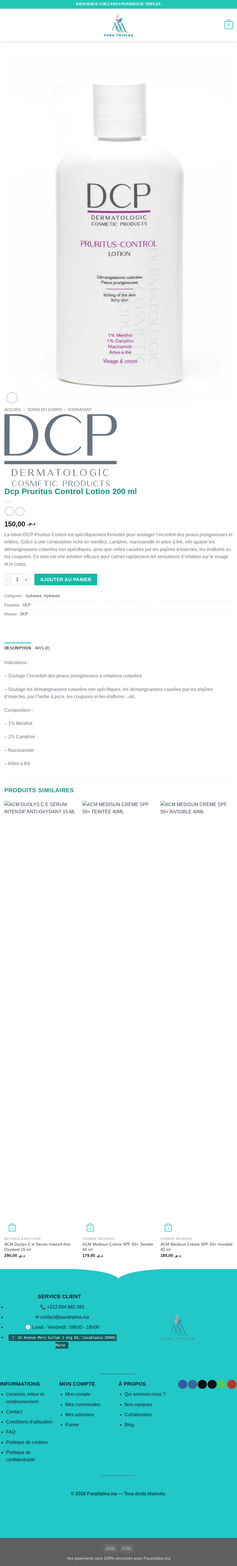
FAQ (10, 1431)
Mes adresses (79, 1414)
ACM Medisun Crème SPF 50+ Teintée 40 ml (117, 1247)
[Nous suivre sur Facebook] (182, 1384)
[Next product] (9, 511)
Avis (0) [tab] (42, 648)
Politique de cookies (27, 1442)
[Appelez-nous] (221, 1384)
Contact (14, 1411)
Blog (129, 1424)
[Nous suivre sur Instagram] (192, 1384)
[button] (7, 25)
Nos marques (138, 1404)
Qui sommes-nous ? (145, 1394)
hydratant (33, 596)
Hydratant (80, 410)
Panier (72, 1424)
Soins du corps (44, 410)
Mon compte (77, 1394)
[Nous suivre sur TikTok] (202, 1384)
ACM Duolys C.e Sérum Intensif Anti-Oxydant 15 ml (37, 1247)
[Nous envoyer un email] (212, 1384)
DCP (27, 605)
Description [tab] (17, 648)
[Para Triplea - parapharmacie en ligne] (118, 25)
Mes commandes (82, 1404)
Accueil (13, 410)
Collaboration (138, 1414)
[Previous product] (19, 511)
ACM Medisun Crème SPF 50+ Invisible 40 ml (196, 1247)
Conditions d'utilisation (29, 1421)
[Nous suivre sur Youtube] (231, 1384)
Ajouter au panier (66, 579)
